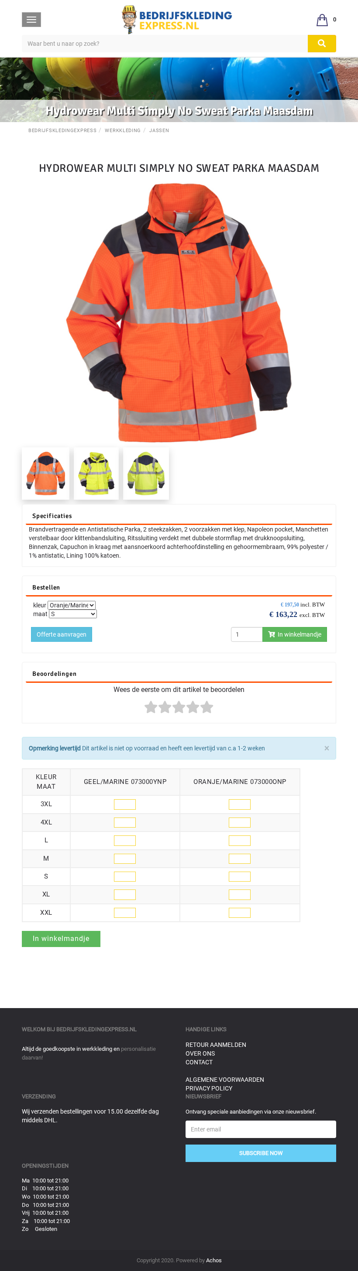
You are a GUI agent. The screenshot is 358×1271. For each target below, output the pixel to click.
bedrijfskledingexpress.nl (96, 1029)
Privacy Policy (209, 1088)
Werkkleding (123, 130)
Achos (214, 1260)
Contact (199, 1062)
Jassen (159, 130)
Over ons (200, 1053)
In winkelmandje (298, 634)
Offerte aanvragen (61, 634)
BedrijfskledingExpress (62, 130)
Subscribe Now (261, 1153)
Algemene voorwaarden (225, 1079)
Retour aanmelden (216, 1044)
